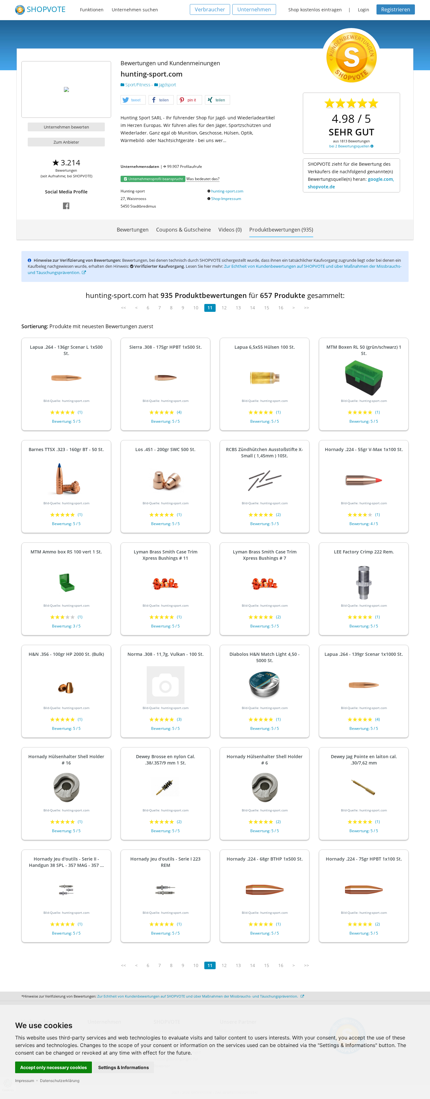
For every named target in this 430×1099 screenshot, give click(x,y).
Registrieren (395, 9)
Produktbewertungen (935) (281, 229)
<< (123, 308)
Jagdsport (167, 85)
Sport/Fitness (137, 85)
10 (195, 308)
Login (363, 10)
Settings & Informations (123, 1067)
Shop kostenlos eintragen (315, 10)
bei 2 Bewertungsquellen (350, 146)
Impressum (24, 1080)
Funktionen (92, 10)
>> (306, 308)
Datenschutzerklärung (59, 1080)
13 (238, 308)
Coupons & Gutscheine (183, 229)
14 (252, 308)
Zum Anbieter (66, 142)
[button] (133, 100)
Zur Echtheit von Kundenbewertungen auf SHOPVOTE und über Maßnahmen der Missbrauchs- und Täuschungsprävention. (198, 996)
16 (280, 308)
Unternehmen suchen (135, 10)
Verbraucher (210, 9)
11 (209, 308)
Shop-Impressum (226, 198)
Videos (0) (230, 229)
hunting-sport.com (227, 191)
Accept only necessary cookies (53, 1067)
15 (266, 308)
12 (224, 308)
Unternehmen (254, 9)
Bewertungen (133, 229)
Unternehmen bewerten (66, 127)
